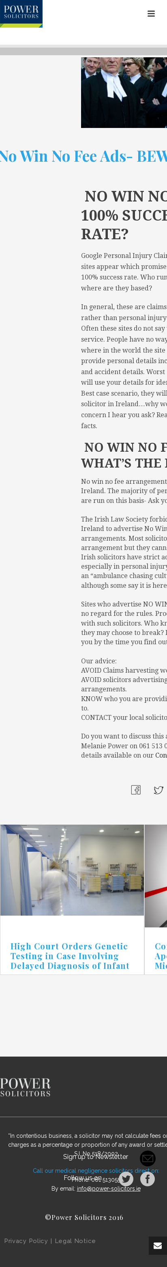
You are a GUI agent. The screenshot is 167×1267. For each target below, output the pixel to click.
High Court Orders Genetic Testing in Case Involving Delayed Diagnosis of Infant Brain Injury (70, 960)
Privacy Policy (26, 1241)
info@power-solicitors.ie (109, 1188)
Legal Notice (75, 1241)
